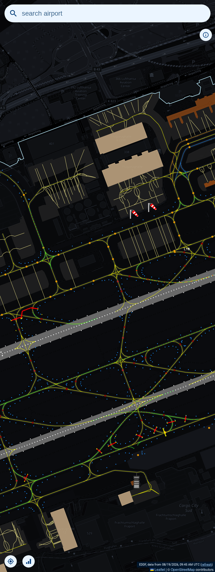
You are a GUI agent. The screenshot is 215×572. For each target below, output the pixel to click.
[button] (134, 214)
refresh (207, 564)
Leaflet (159, 569)
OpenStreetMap (183, 569)
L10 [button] (187, 248)
